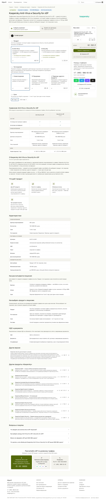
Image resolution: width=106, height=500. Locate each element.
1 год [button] (15, 99)
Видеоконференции (41, 490)
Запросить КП (85, 54)
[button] (25, 54)
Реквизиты (82, 490)
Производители (18, 2)
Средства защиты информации (44, 486)
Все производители (41, 484)
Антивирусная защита (25, 7)
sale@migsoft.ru (11, 493)
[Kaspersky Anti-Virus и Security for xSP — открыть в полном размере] (84, 16)
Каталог (10, 2)
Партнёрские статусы (84, 486)
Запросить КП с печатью (85, 84)
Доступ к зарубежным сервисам (66, 482)
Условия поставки (62, 486)
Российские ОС (40, 488)
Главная (11, 7)
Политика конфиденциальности (83, 497)
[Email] (92, 80)
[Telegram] (81, 80)
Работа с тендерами (63, 484)
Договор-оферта (95, 497)
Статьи (25, 2)
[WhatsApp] (76, 80)
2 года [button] (24, 99)
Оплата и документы (63, 488)
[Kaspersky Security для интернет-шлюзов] (39, 355)
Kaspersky (34, 7)
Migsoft (4, 2)
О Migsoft (81, 484)
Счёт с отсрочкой (85, 88)
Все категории (40, 482)
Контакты (81, 488)
